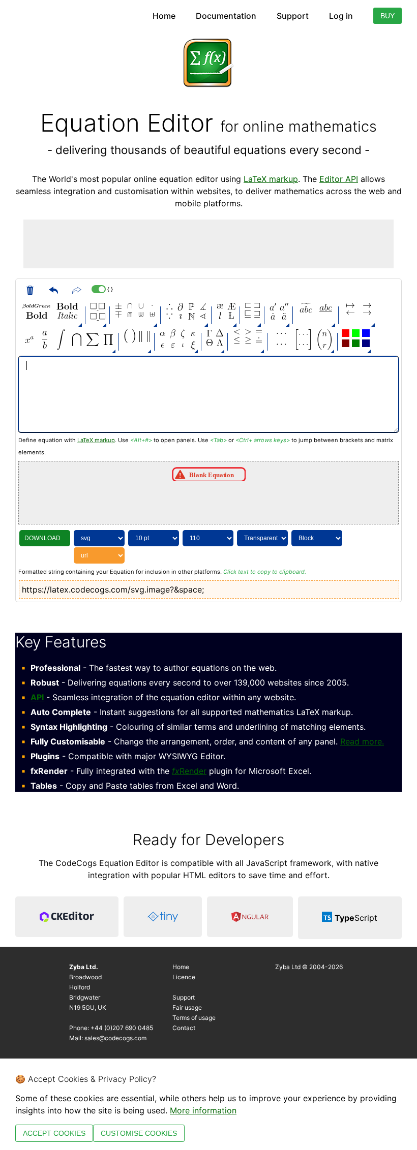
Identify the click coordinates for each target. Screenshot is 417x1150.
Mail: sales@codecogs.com (107, 1038)
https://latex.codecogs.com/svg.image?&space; (113, 589)
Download (42, 538)
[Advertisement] (208, 242)
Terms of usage (194, 1017)
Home (164, 16)
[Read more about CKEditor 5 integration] (66, 917)
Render (189, 771)
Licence (183, 977)
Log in (341, 16)
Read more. (362, 741)
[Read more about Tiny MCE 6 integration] (163, 917)
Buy (387, 16)
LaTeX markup (271, 179)
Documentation (226, 16)
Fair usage (187, 1007)
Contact (183, 1028)
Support (293, 16)
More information (203, 1110)
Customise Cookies (139, 1133)
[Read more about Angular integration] (250, 917)
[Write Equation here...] (208, 394)
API (37, 697)
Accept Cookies (54, 1133)
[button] (36, 306)
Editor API (338, 179)
